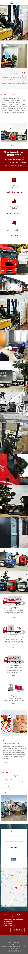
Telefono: (14, 843)
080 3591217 (10, 952)
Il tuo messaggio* (14, 847)
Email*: (14, 838)
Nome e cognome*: (14, 834)
